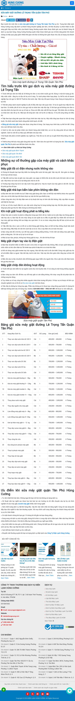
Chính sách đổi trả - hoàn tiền (59, 684)
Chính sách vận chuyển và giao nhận (45, 688)
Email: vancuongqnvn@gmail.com (14, 610)
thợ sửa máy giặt (28, 283)
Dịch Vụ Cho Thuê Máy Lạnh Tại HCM (59, 611)
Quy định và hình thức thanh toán (15, 684)
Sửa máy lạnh (50, 589)
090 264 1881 (7, 625)
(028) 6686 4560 (8, 622)
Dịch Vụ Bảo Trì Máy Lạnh (55, 605)
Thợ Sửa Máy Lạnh (52, 602)
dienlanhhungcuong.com (11, 616)
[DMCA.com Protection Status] (70, 626)
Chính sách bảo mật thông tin (37, 684)
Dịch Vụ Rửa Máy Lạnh (54, 614)
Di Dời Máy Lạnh (51, 595)
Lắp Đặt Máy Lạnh (52, 598)
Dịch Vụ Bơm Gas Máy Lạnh (55, 608)
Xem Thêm (4, 578)
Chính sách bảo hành (24, 688)
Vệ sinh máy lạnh (52, 592)
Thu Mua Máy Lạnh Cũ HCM (55, 618)
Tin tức (7, 8)
